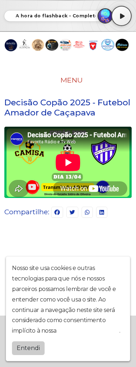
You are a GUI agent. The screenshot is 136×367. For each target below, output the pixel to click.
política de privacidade (88, 330)
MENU (71, 80)
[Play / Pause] (121, 16)
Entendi (28, 348)
